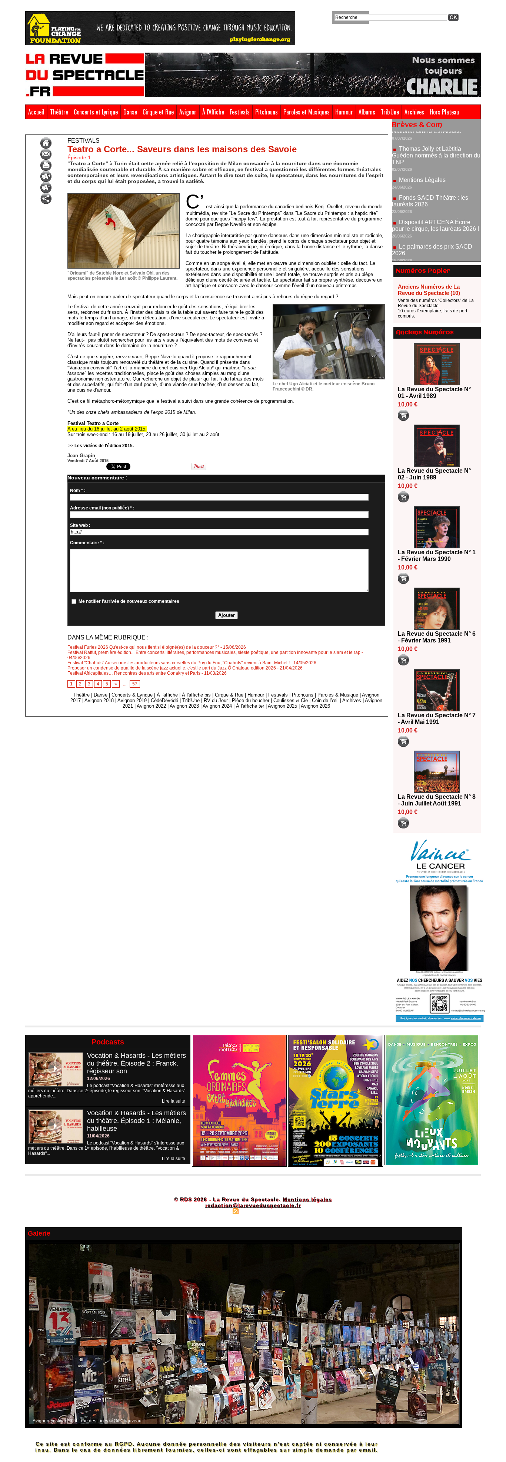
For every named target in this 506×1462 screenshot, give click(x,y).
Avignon (188, 111)
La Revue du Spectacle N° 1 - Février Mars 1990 (437, 555)
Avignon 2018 (99, 700)
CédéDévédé (164, 700)
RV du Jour (216, 700)
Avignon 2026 (315, 706)
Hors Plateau (444, 111)
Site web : (80, 525)
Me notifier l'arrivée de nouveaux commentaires (129, 601)
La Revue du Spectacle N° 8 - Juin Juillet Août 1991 (437, 800)
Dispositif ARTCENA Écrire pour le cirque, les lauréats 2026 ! (435, 195)
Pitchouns (266, 111)
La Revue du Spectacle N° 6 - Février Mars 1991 (437, 637)
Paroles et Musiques (306, 111)
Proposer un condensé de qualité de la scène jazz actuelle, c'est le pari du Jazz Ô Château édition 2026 (171, 668)
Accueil (36, 111)
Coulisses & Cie (290, 700)
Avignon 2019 (132, 700)
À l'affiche (167, 695)
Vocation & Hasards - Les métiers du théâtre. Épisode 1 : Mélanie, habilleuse (136, 1120)
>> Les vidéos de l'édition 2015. (101, 445)
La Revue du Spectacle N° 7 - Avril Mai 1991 (437, 718)
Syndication (252, 1210)
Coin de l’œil (325, 700)
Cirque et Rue (158, 111)
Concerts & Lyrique (132, 695)
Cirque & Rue (229, 695)
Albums (367, 111)
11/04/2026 (98, 1136)
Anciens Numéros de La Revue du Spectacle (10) (429, 289)
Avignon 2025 (282, 706)
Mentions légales (307, 1199)
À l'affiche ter (250, 706)
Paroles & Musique (337, 695)
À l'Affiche (213, 111)
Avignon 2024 (217, 706)
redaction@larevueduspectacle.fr (253, 1205)
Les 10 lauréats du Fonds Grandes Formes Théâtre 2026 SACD (432, 247)
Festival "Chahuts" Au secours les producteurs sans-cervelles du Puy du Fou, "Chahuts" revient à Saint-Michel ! (178, 662)
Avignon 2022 (151, 706)
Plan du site (217, 1210)
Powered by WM (285, 1210)
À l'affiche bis (196, 695)
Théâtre (59, 111)
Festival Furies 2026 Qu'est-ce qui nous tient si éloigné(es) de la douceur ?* (143, 647)
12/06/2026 (98, 1078)
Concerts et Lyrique (96, 111)
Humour (344, 111)
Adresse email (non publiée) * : (102, 508)
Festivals (240, 111)
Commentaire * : (87, 542)
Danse (130, 111)
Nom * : (78, 490)
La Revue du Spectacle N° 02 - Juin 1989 (434, 474)
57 (134, 684)
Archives (414, 111)
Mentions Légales (422, 149)
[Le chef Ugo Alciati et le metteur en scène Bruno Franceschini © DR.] (329, 306)
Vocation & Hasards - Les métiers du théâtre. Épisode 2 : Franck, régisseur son (136, 1063)
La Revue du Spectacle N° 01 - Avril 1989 (434, 392)
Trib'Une (390, 111)
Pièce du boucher (250, 700)
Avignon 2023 (184, 706)
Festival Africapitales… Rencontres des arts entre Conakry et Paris (133, 673)
